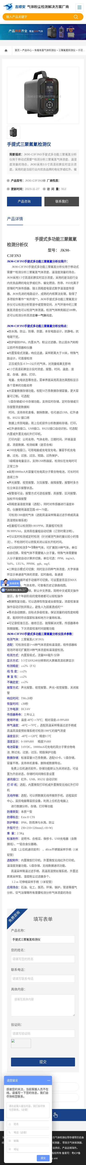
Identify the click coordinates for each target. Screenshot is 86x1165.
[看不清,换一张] (21, 1043)
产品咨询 (24, 201)
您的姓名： (19, 950)
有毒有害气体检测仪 (45, 50)
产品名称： (19, 930)
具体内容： (19, 989)
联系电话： (19, 969)
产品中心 (27, 50)
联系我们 (61, 201)
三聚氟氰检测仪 (67, 50)
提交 (43, 1062)
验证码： (17, 1024)
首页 (17, 50)
